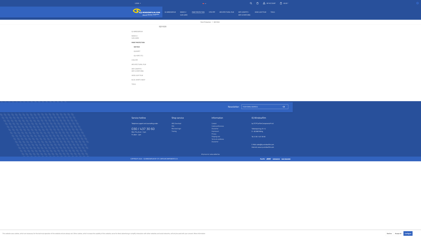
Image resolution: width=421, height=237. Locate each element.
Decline (389, 233)
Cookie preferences (218, 126)
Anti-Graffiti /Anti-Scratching (138, 70)
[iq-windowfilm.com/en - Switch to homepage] (146, 12)
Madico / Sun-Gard (135, 37)
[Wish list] (257, 3)
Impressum (215, 131)
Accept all (398, 233)
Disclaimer (215, 128)
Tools (134, 84)
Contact (214, 123)
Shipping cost (216, 136)
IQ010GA (137, 47)
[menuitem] (251, 3)
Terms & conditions (218, 139)
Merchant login (176, 128)
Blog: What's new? (138, 80)
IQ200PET (137, 51)
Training (174, 131)
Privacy (214, 134)
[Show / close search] (251, 3)
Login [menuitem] (137, 3)
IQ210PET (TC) (138, 55)
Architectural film (139, 64)
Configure (408, 233)
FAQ (173, 126)
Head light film (137, 75)
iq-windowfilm (137, 31)
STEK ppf (135, 60)
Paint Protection (138, 42)
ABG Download (176, 123)
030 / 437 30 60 (143, 128)
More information (199, 233)
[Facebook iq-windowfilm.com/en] (417, 3)
